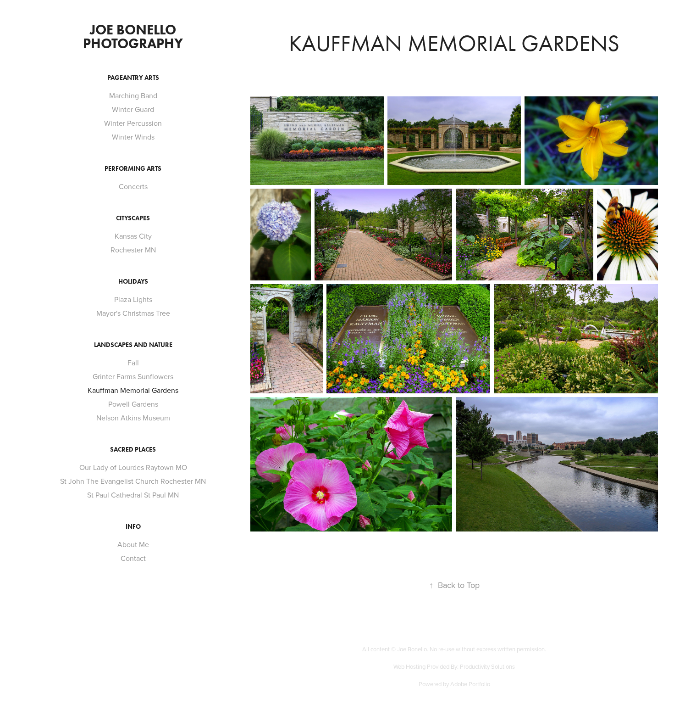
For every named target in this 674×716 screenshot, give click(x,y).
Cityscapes (133, 218)
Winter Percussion (133, 123)
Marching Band (133, 95)
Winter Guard (133, 109)
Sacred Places (133, 449)
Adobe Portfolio (470, 684)
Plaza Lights (133, 299)
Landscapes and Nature (133, 345)
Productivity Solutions (487, 666)
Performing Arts (133, 169)
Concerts (133, 186)
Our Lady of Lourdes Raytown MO (133, 467)
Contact (133, 558)
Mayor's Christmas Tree (133, 313)
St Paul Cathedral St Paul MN (133, 495)
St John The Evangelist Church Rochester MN (133, 481)
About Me (133, 544)
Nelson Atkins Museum (133, 418)
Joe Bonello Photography (133, 36)
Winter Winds (133, 137)
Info (133, 527)
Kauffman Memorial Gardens (133, 390)
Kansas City (133, 236)
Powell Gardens (133, 404)
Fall (133, 363)
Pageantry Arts (133, 78)
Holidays (133, 281)
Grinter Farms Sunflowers (133, 376)
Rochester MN (133, 250)
